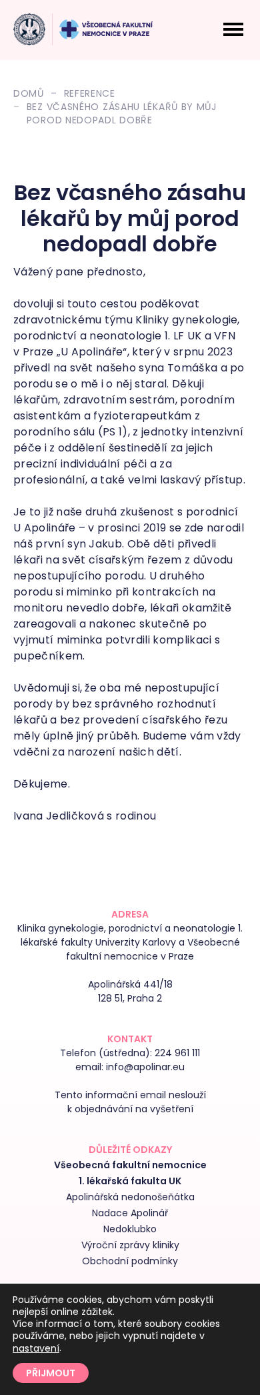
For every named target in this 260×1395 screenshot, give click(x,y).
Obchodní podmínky (130, 1261)
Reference (89, 93)
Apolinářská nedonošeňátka (130, 1197)
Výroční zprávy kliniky (130, 1245)
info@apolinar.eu (145, 1067)
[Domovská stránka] (29, 29)
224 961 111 (177, 1053)
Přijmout (50, 1373)
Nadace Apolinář (130, 1213)
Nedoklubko (130, 1229)
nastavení (36, 1348)
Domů (28, 93)
